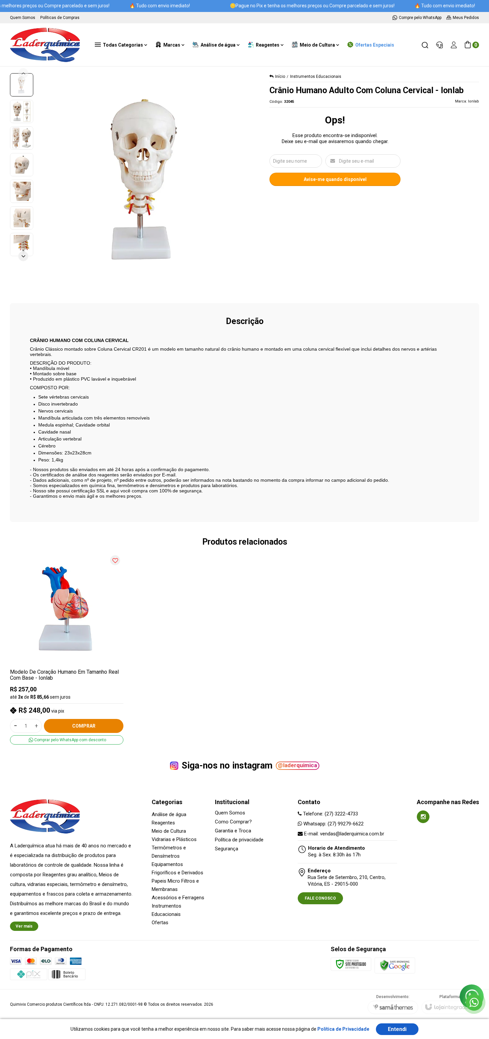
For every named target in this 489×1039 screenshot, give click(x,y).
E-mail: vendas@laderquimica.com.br (343, 834)
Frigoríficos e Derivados (177, 873)
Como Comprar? (233, 821)
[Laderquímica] (45, 45)
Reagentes (163, 823)
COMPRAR (83, 726)
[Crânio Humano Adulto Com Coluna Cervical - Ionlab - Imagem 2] (21, 111)
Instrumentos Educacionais (315, 76)
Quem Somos (230, 812)
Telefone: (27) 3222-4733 (330, 814)
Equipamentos (167, 864)
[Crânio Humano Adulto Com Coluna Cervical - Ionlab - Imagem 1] (21, 84)
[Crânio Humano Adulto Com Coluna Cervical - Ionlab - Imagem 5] (21, 191)
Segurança (226, 848)
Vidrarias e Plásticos (174, 839)
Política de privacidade (239, 839)
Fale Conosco (320, 898)
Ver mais (24, 926)
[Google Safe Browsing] (395, 965)
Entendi (397, 1029)
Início (280, 76)
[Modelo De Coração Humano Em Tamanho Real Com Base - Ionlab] (66, 648)
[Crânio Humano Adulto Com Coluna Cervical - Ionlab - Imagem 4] (21, 164)
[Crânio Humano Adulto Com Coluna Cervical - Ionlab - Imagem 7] (21, 244)
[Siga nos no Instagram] (423, 816)
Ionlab (473, 101)
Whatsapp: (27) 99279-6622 (333, 824)
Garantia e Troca (233, 830)
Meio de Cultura (169, 831)
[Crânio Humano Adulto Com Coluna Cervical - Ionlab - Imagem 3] (21, 138)
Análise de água (169, 814)
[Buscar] (424, 45)
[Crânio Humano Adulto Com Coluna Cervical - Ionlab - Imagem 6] (21, 218)
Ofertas (160, 923)
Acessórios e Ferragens (178, 898)
